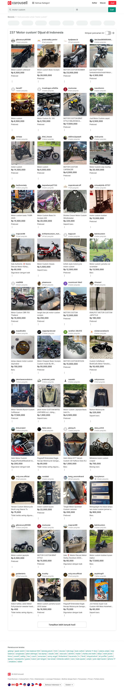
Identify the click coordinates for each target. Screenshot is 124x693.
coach (33, 656)
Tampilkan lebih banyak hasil (62, 624)
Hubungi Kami (24, 679)
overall (16, 656)
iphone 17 (111, 659)
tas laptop (43, 654)
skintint (71, 654)
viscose (62, 651)
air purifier (103, 656)
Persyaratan (82, 679)
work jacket (107, 654)
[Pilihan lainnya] (12, 82)
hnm (55, 651)
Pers (31, 679)
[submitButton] (112, 9)
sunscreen (42, 656)
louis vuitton (79, 651)
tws (28, 656)
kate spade (80, 659)
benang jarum (47, 651)
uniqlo (89, 659)
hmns (10, 656)
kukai (33, 659)
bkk (56, 654)
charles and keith (89, 654)
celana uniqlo (104, 651)
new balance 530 (33, 651)
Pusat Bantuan (13, 679)
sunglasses (20, 654)
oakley (23, 656)
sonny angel (52, 656)
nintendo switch (63, 659)
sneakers (12, 662)
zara (72, 659)
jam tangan (41, 659)
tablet (20, 662)
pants (110, 656)
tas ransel (51, 659)
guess (27, 659)
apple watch (20, 651)
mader (78, 654)
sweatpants (19, 659)
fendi (83, 656)
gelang (10, 651)
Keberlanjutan (39, 679)
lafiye (99, 654)
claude (51, 654)
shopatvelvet (92, 656)
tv (79, 656)
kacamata (73, 656)
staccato (63, 654)
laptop (10, 659)
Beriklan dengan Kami (69, 679)
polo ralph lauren (99, 659)
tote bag (69, 651)
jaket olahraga (31, 654)
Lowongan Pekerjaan (53, 679)
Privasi (90, 679)
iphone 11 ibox (91, 651)
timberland (63, 656)
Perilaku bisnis (99, 679)
